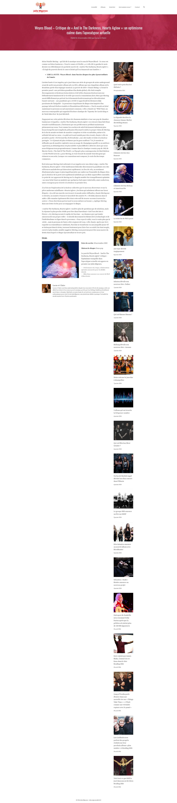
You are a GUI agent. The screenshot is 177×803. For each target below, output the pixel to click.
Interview (112, 7)
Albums (103, 7)
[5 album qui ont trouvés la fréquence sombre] (123, 406)
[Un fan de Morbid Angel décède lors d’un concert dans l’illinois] (123, 472)
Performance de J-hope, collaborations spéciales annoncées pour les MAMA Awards (95, 270)
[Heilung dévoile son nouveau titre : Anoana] (123, 340)
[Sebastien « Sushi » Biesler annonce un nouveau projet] (123, 575)
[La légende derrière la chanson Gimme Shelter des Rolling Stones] (123, 113)
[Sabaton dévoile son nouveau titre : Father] (123, 277)
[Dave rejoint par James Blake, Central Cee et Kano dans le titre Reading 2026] (123, 652)
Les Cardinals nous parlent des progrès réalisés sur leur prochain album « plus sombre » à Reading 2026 (123, 743)
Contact (137, 7)
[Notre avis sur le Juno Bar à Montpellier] (123, 373)
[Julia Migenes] (40, 7)
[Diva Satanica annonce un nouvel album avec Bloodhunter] (123, 540)
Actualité (94, 7)
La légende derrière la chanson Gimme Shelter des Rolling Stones (123, 120)
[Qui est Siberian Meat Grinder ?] (123, 439)
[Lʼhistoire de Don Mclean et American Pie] (123, 181)
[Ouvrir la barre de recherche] (144, 7)
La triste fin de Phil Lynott (123, 219)
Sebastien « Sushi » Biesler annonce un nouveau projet (121, 582)
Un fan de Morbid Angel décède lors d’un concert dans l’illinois (123, 478)
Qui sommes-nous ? (125, 7)
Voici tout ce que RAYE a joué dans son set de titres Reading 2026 (123, 781)
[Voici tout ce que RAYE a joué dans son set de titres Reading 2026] (123, 774)
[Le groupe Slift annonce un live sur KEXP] (123, 507)
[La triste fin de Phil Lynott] (123, 214)
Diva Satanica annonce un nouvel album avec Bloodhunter (122, 547)
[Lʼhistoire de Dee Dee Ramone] (123, 149)
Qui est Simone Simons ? (123, 314)
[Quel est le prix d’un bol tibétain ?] (123, 80)
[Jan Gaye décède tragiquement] (123, 244)
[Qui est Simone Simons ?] (123, 310)
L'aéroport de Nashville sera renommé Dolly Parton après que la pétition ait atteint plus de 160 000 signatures (122, 620)
